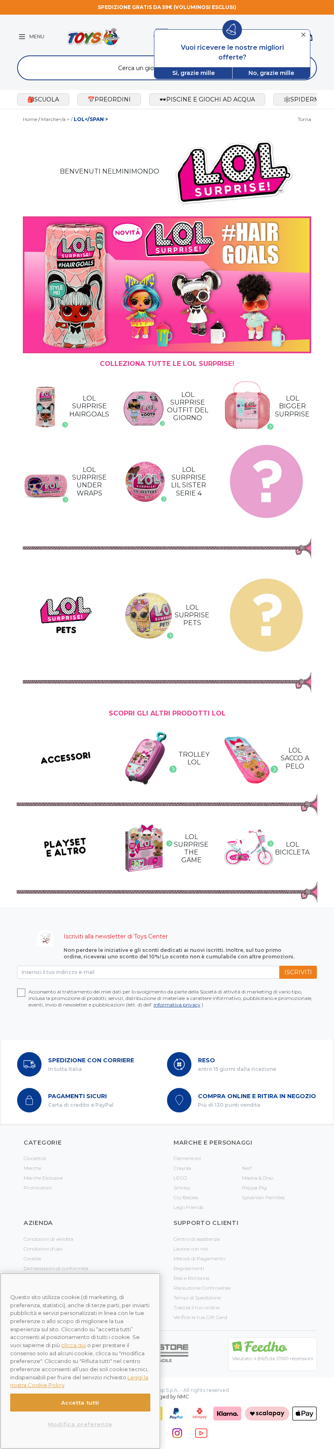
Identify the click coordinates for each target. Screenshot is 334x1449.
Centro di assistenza (197, 1239)
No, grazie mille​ (271, 73)
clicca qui (73, 1345)
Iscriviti (298, 972)
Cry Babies (186, 1197)
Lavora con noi (191, 1249)
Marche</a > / (74, 119)
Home (30, 119)
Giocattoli (35, 1158)
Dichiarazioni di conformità (56, 1268)
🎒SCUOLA (43, 99)
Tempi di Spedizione (197, 1298)
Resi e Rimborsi (191, 1278)
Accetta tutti (80, 1402)
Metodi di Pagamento (199, 1258)
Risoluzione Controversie (202, 1288)
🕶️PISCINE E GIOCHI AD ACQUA (207, 99)
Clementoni (187, 1158)
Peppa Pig (254, 1188)
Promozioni (38, 1188)
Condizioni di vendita (48, 1239)
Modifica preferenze (80, 1424)
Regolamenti (189, 1268)
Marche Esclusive (43, 1178)
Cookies (32, 1258)
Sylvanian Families (263, 1197)
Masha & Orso (257, 1178)
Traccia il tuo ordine (197, 1307)
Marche (32, 1168)
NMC (183, 1397)
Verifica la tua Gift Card (200, 1317)
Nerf (247, 1168)
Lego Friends (188, 1207)
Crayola (182, 1168)
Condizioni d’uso (43, 1249)
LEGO (180, 1178)
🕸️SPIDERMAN (306, 99)
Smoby (182, 1188)
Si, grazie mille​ (193, 73)
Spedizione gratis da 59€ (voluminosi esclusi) (167, 7)
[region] (80, 1361)
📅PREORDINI (109, 99)
